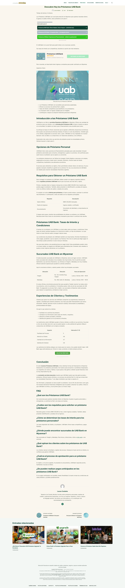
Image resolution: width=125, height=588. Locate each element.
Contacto (50, 585)
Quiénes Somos (32, 585)
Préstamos (82, 2)
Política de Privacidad (60, 585)
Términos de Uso (83, 585)
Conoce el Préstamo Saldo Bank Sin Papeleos (93, 546)
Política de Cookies (73, 585)
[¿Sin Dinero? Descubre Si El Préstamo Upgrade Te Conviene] (28, 535)
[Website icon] (62, 504)
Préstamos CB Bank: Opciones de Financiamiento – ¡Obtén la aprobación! (62, 37)
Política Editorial (42, 585)
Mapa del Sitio (92, 585)
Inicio (65, 2)
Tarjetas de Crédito (73, 2)
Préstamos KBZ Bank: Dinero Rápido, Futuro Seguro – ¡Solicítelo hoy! (62, 27)
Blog (106, 2)
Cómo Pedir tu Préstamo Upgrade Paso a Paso (60, 546)
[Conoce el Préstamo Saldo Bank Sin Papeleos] (96, 535)
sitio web (79, 437)
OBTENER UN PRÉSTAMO (78, 56)
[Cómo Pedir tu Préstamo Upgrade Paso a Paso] (62, 535)
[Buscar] (111, 2)
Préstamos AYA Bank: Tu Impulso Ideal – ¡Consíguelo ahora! (62, 32)
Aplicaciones (90, 2)
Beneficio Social (100, 2)
